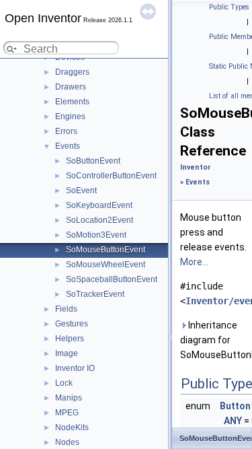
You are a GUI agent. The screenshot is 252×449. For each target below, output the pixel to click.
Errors (66, 131)
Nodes (67, 442)
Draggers (72, 72)
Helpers (69, 338)
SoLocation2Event (99, 220)
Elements (72, 101)
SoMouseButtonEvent (105, 249)
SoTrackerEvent (95, 294)
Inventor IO (75, 368)
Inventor (195, 167)
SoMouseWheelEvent (105, 264)
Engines (70, 116)
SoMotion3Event (96, 235)
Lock (64, 383)
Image (66, 353)
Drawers (70, 87)
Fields (66, 309)
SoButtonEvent (93, 161)
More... (194, 261)
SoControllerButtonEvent (111, 175)
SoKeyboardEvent (99, 205)
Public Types (229, 7)
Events (67, 146)
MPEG (67, 412)
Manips (68, 398)
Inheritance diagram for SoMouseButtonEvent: (213, 340)
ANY (233, 420)
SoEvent (81, 190)
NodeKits (72, 427)
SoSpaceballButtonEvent (111, 279)
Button (235, 406)
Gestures (71, 324)
